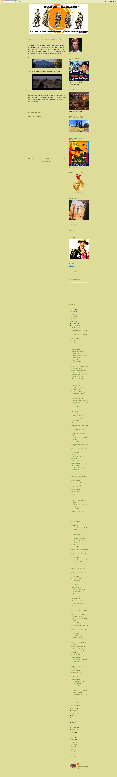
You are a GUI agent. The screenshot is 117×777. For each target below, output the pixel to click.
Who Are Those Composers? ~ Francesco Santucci (78, 346)
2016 (71, 739)
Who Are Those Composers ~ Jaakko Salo (78, 543)
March (73, 725)
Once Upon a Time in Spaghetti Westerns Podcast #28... (79, 371)
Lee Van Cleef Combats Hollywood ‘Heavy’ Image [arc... (78, 517)
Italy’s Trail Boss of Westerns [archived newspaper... (78, 636)
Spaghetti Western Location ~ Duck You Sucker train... (78, 573)
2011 (71, 751)
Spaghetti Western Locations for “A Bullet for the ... (79, 360)
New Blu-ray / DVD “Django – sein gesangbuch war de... (78, 392)
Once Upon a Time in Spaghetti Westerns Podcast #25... (79, 647)
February (74, 727)
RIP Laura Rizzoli (75, 423)
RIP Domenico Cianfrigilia (78, 601)
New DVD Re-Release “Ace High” (79, 603)
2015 (71, 742)
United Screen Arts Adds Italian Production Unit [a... (79, 331)
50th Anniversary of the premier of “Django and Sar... (79, 455)
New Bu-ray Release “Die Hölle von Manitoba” (79, 477)
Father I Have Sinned (76, 685)
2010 (71, 754)
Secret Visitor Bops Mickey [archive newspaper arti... (78, 615)
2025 (71, 309)
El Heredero (74, 593)
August (74, 713)
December (74, 323)
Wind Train (74, 663)
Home (47, 158)
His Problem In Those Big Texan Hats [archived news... (79, 375)
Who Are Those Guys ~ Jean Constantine (78, 676)
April (73, 722)
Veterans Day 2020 (76, 587)
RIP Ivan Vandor (75, 465)
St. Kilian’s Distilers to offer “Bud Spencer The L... (79, 626)
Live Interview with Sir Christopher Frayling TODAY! (79, 535)
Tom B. (81, 764)
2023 (71, 314)
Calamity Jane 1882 (76, 672)
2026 (71, 307)
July (73, 715)
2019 (71, 732)
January (74, 729)
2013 (71, 747)
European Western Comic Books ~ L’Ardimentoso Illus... (79, 691)
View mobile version (47, 161)
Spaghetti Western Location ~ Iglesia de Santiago (78, 414)
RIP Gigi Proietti (75, 688)
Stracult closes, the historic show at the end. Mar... (79, 524)
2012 (71, 749)
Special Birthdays (75, 338)
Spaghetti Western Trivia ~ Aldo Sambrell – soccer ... (79, 560)
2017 (71, 737)
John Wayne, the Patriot (77, 482)
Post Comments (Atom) (41, 166)
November (74, 325)
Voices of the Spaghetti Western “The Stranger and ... (79, 539)
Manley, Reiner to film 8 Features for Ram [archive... (79, 445)
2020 (71, 321)
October (74, 708)
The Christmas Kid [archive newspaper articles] (78, 579)
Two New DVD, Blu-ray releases (79, 655)
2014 (71, 744)
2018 (71, 735)
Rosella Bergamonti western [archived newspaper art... (78, 590)
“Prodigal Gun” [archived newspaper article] (77, 352)
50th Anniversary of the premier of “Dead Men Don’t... (79, 356)
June (73, 717)
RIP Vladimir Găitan (76, 598)
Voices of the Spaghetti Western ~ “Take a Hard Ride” (79, 486)
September (74, 710)
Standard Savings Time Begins (79, 694)
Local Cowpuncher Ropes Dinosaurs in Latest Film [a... (79, 399)
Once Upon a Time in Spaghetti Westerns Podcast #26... (79, 565)
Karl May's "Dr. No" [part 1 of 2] (79, 418)
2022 (71, 316)
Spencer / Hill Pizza (76, 498)
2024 (71, 311)
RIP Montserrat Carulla (77, 409)
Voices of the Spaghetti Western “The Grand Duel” (79, 682)
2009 (71, 756)
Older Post (63, 158)
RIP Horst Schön (75, 491)
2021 (71, 319)
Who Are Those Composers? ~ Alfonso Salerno (78, 702)
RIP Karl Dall (74, 411)
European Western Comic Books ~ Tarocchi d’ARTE (79, 528)
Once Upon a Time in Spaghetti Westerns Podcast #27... (79, 468)
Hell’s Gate (74, 605)
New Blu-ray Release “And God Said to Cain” (79, 660)
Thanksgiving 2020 (76, 385)
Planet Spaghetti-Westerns (75, 279)
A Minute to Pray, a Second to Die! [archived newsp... (80, 388)
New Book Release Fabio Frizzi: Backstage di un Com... (79, 495)
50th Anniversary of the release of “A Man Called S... (79, 550)
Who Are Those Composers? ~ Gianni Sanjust (78, 460)
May (73, 720)
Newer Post (31, 158)
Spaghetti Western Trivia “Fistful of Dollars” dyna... (79, 367)
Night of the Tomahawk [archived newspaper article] (79, 651)
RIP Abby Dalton (75, 328)
